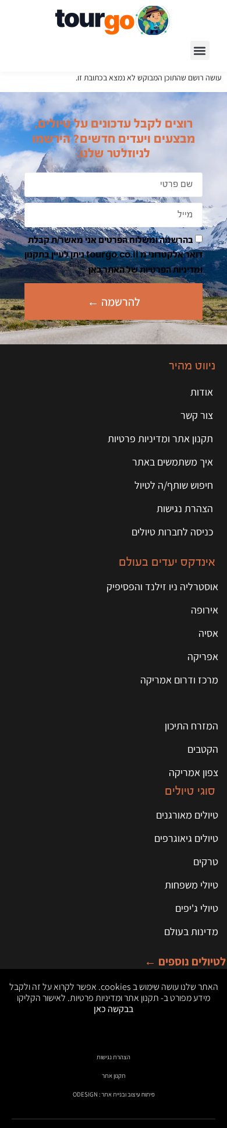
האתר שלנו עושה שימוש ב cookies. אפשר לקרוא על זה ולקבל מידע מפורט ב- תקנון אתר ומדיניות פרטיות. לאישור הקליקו (113, 997)
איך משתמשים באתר (172, 461)
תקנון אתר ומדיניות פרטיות (160, 438)
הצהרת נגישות (185, 508)
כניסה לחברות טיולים (172, 531)
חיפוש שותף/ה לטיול (173, 485)
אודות (201, 392)
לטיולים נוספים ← (185, 961)
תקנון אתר (114, 1075)
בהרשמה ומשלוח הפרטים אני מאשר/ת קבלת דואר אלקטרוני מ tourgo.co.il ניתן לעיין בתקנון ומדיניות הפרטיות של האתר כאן (113, 255)
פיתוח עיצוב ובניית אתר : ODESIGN (114, 1094)
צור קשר (196, 415)
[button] (200, 50)
